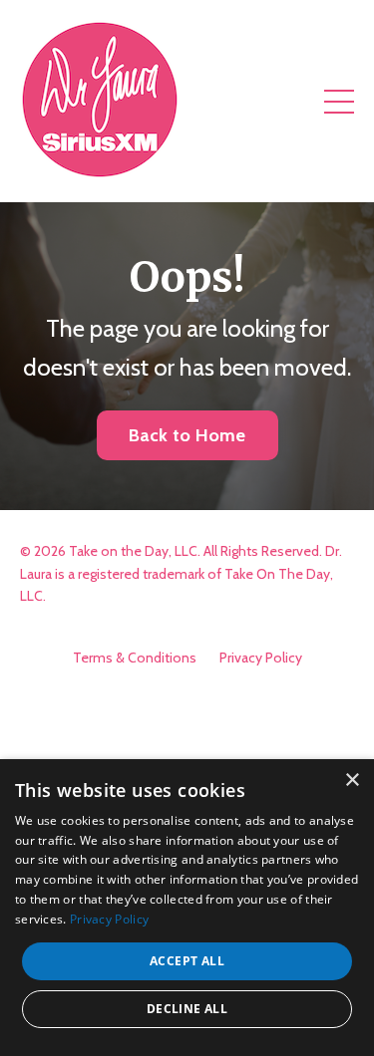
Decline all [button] (187, 1008)
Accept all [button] (187, 960)
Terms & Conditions (134, 657)
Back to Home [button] (187, 435)
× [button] (351, 780)
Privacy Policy (260, 657)
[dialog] (187, 907)
